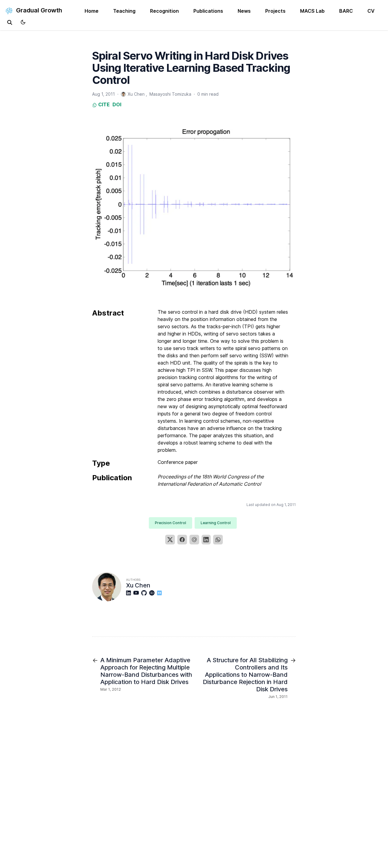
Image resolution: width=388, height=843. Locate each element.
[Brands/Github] (145, 593)
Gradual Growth (38, 10)
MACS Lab (312, 11)
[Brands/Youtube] (137, 593)
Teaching (124, 11)
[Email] (194, 539)
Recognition (164, 11)
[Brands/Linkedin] (129, 593)
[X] (170, 539)
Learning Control (216, 523)
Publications (208, 11)
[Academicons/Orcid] (153, 593)
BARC (346, 11)
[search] (10, 22)
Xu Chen (138, 585)
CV (371, 11)
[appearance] (23, 22)
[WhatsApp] (218, 539)
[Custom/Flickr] (160, 593)
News (244, 11)
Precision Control (170, 523)
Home (92, 11)
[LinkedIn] (206, 539)
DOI (116, 104)
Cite (103, 104)
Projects (275, 11)
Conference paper (178, 462)
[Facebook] (182, 539)
